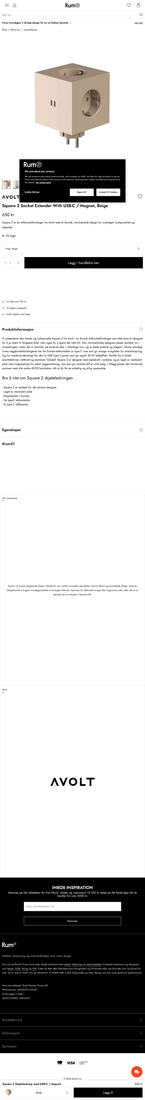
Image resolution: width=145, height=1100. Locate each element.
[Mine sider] (15, 5)
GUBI (17, 968)
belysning (77, 964)
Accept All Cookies (108, 192)
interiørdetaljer (94, 964)
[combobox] (72, 248)
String (25, 968)
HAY (34, 968)
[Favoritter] (129, 5)
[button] (72, 248)
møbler (67, 964)
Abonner (72, 921)
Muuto (10, 968)
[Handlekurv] (138, 5)
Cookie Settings (32, 191)
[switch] (72, 329)
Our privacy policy (43, 182)
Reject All (81, 192)
